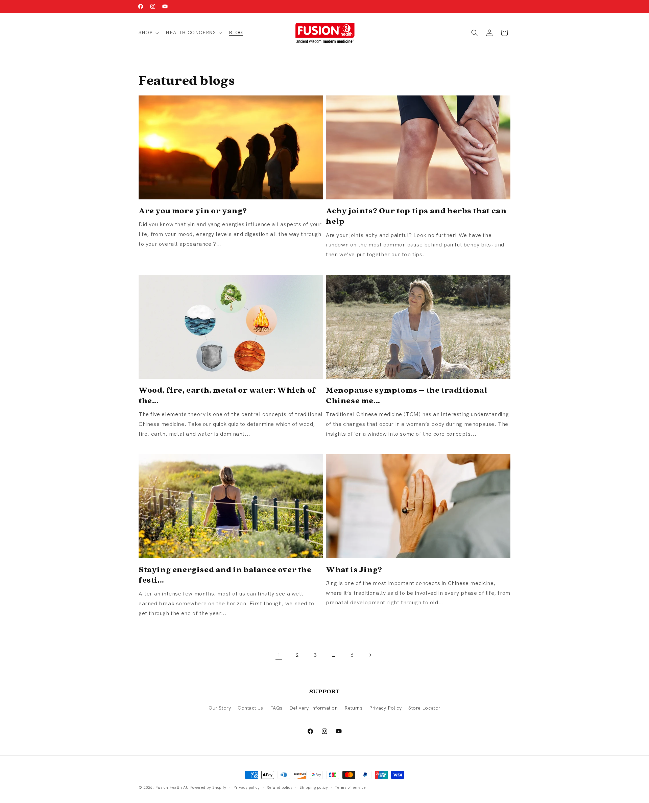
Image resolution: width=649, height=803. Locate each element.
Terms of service (350, 787)
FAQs (276, 708)
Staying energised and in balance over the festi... (225, 574)
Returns (353, 708)
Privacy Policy (385, 708)
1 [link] (279, 654)
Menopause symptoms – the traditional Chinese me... (406, 395)
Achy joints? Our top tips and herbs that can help (416, 215)
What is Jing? (354, 569)
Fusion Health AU (172, 787)
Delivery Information (313, 708)
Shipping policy (313, 787)
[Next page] (370, 655)
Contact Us (250, 708)
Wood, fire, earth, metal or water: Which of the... (227, 395)
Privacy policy (247, 787)
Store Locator (424, 708)
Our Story (220, 708)
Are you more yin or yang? (193, 210)
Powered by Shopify (208, 787)
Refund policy (279, 787)
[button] (148, 32)
